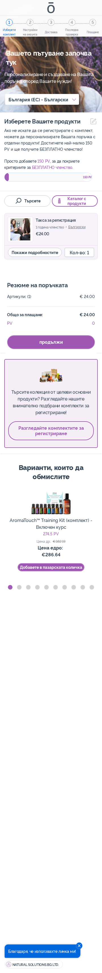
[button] (10, 587)
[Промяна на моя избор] (92, 121)
